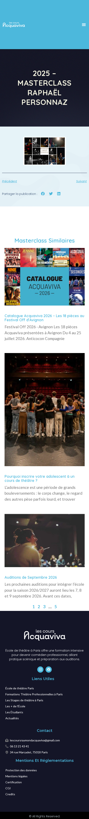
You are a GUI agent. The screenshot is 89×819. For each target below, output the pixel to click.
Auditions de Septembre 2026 (31, 577)
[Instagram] (40, 669)
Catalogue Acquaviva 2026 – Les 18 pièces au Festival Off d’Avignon (44, 317)
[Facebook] (49, 669)
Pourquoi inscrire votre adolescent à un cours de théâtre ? (40, 478)
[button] (84, 24)
